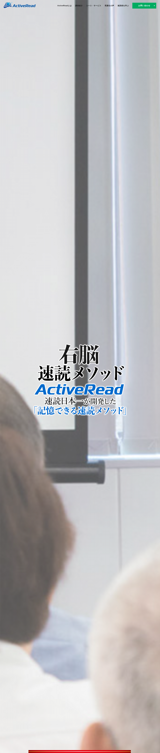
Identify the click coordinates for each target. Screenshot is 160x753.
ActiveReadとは (64, 5)
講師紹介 (79, 5)
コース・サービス (93, 5)
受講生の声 (109, 5)
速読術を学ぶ (123, 5)
